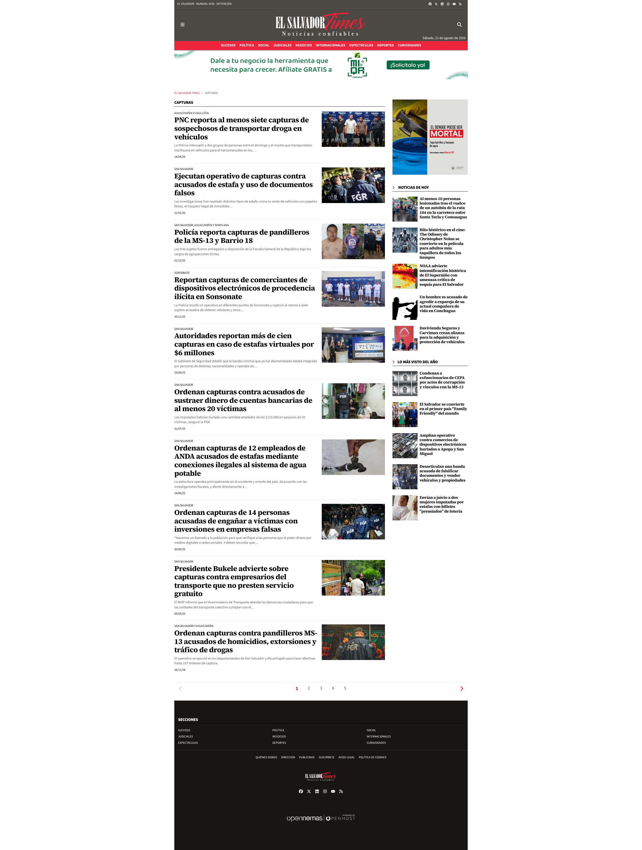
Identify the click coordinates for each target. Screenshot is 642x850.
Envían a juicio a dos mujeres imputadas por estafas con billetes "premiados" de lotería (442, 504)
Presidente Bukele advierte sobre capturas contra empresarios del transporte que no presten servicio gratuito (234, 581)
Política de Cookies (372, 757)
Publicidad (307, 757)
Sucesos (184, 730)
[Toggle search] (459, 25)
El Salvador (185, 4)
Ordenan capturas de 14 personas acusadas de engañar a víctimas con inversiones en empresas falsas (236, 520)
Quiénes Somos (266, 757)
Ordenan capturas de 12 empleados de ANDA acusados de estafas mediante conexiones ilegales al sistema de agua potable (240, 460)
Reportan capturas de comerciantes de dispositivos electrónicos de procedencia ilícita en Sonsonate (244, 288)
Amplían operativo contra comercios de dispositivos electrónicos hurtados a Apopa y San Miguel (443, 445)
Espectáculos (188, 743)
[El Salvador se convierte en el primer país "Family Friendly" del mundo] (405, 414)
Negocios (279, 736)
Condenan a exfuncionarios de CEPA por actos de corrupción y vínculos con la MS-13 (442, 380)
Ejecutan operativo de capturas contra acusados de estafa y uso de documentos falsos (243, 184)
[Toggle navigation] (182, 25)
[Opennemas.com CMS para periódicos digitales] (321, 823)
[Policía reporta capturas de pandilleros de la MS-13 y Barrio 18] (353, 241)
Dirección (288, 757)
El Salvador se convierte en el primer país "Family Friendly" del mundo (443, 409)
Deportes (279, 743)
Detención (223, 4)
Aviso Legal (347, 757)
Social (371, 730)
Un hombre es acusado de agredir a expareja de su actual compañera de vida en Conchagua (444, 304)
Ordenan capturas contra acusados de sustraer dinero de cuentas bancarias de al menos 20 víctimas (243, 400)
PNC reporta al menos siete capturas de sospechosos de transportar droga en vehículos (241, 128)
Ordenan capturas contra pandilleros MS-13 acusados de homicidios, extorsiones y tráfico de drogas (245, 641)
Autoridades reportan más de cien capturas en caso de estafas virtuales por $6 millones (244, 344)
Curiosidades (376, 743)
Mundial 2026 (205, 4)
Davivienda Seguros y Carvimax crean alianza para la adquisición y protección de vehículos (442, 335)
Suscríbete (327, 757)
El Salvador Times (187, 93)
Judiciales (185, 736)
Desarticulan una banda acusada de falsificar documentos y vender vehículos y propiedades (442, 473)
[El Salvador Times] (321, 25)
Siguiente (462, 688)
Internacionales (379, 736)
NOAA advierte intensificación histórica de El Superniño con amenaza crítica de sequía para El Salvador (443, 275)
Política (278, 730)
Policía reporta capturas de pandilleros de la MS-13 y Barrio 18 (241, 236)
